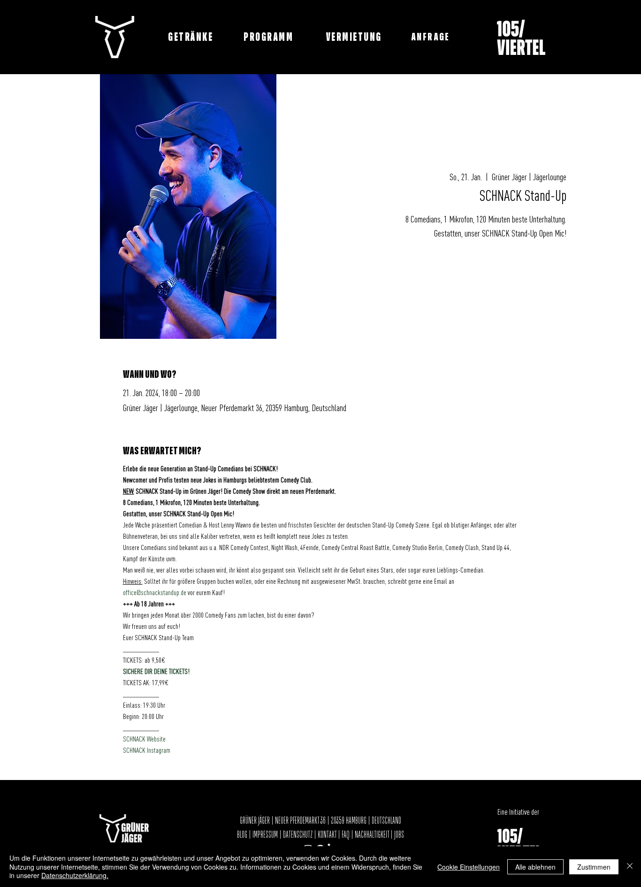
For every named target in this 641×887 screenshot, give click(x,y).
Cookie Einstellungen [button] (468, 867)
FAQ (346, 835)
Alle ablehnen (535, 867)
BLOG (243, 835)
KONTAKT (327, 835)
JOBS (399, 835)
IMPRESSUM (265, 835)
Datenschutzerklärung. (74, 875)
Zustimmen (593, 867)
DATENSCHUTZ (298, 835)
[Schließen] (629, 866)
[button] (431, 37)
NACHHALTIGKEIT (372, 835)
